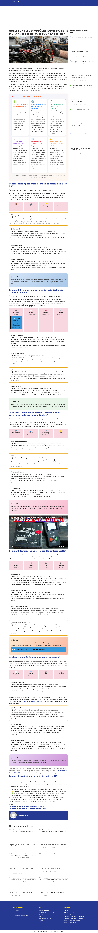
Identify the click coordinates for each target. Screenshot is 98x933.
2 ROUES (48, 3)
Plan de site (67, 914)
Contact (66, 910)
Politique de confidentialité (72, 921)
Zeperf (40, 916)
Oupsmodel (41, 921)
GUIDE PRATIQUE (81, 3)
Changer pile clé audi (44, 918)
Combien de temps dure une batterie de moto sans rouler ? (27, 808)
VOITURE (55, 3)
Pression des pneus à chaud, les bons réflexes (52, 892)
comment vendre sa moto (32, 701)
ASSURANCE (63, 3)
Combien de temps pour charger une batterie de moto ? (26, 806)
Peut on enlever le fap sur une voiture (50, 868)
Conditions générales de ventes (73, 918)
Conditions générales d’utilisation (74, 916)
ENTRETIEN (71, 3)
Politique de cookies (70, 923)
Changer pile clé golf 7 (45, 910)
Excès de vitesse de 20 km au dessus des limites (22, 892)
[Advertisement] (49, 16)
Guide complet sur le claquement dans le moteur (53, 844)
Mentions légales (69, 912)
